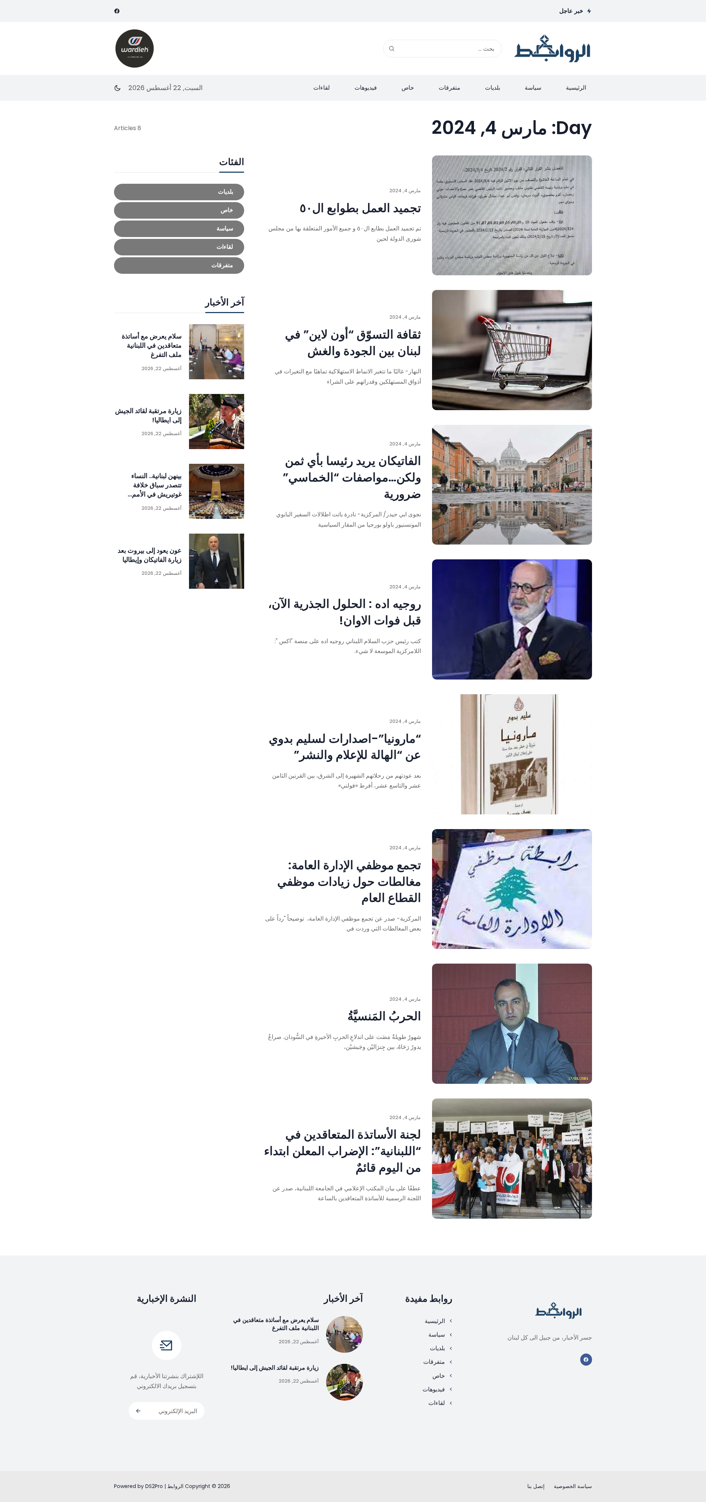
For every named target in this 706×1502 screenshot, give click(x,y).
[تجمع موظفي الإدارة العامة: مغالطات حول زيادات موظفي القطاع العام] (512, 889)
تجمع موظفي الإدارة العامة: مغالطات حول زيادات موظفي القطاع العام (349, 881)
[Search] (392, 48)
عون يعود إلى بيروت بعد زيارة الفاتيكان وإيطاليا (150, 554)
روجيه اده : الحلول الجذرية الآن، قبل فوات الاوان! (344, 611)
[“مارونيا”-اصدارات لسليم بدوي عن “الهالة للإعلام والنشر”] (512, 754)
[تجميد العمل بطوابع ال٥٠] (512, 215)
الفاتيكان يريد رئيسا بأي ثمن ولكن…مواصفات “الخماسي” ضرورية (352, 477)
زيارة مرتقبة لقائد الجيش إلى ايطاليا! (275, 1367)
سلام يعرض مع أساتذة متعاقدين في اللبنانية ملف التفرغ (152, 345)
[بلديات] (179, 192)
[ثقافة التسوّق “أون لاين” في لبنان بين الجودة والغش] (512, 350)
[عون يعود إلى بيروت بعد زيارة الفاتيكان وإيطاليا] (216, 561)
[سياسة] (179, 229)
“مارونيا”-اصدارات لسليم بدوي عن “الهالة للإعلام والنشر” (345, 746)
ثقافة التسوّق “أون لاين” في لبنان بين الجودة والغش (353, 342)
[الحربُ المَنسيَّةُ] (512, 1024)
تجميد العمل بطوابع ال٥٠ (360, 208)
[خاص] (179, 210)
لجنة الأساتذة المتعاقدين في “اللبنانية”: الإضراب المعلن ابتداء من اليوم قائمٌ (342, 1151)
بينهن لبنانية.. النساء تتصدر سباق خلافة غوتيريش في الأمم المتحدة (156, 489)
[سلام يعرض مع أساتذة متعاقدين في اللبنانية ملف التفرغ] (216, 351)
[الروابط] (552, 48)
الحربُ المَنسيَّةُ (384, 1016)
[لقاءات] (179, 247)
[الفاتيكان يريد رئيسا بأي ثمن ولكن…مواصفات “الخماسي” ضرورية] (512, 485)
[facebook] (117, 11)
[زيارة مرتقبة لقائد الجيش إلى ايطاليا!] (216, 421)
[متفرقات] (179, 265)
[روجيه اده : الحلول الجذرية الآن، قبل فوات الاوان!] (512, 619)
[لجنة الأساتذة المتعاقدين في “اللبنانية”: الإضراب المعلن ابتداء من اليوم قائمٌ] (512, 1158)
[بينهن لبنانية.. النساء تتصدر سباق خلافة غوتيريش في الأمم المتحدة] (216, 491)
